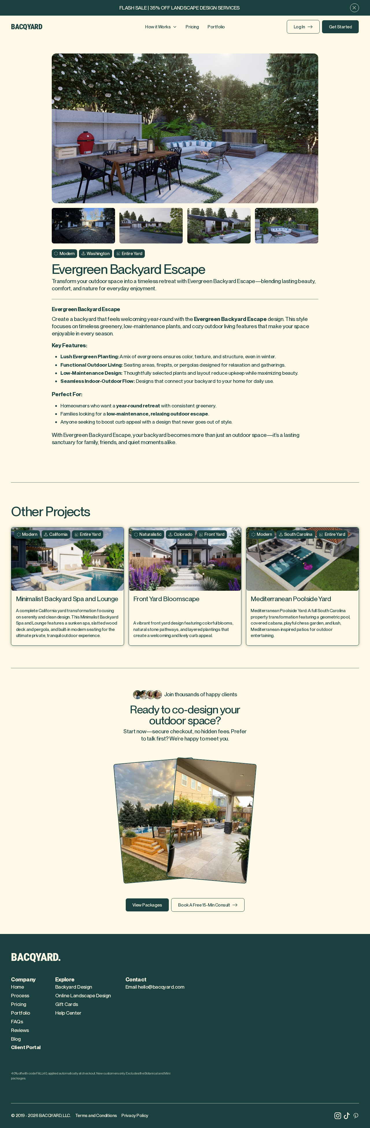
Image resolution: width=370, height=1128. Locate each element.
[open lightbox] (185, 128)
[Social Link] (337, 1115)
